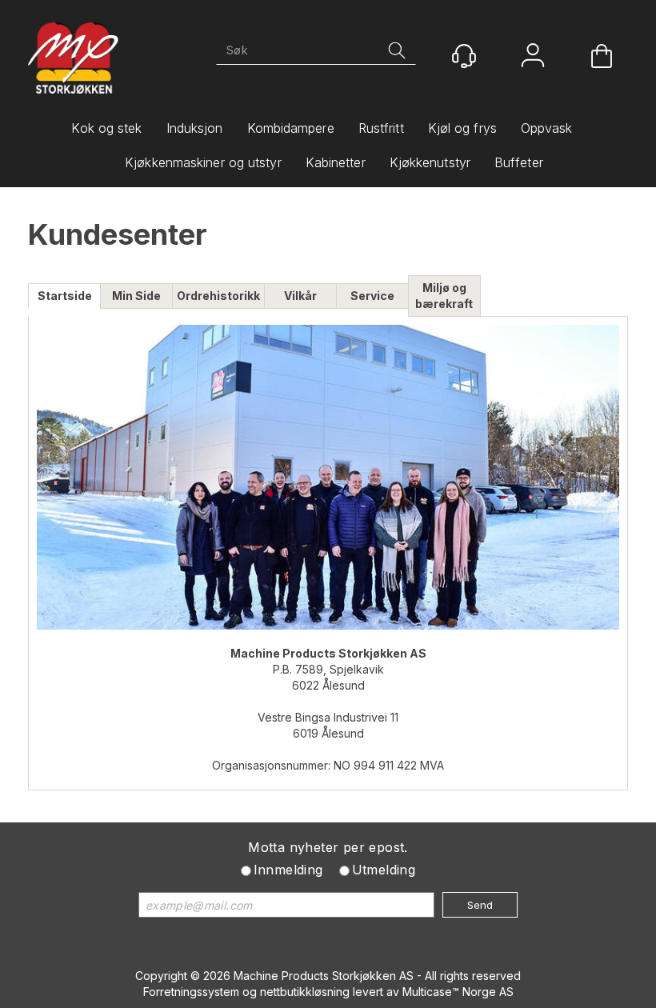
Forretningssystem (191, 991)
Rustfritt (381, 128)
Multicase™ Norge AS (458, 991)
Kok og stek (106, 128)
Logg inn (532, 57)
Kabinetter (336, 162)
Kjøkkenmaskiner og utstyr (203, 162)
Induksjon (194, 128)
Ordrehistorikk (218, 295)
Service (372, 295)
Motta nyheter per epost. (328, 847)
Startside (65, 295)
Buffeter (518, 162)
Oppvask (547, 128)
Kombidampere (290, 128)
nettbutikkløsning (305, 991)
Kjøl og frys (462, 128)
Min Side (136, 295)
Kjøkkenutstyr (430, 162)
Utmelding (384, 870)
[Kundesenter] (464, 56)
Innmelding (288, 870)
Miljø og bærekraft (444, 295)
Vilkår (300, 295)
